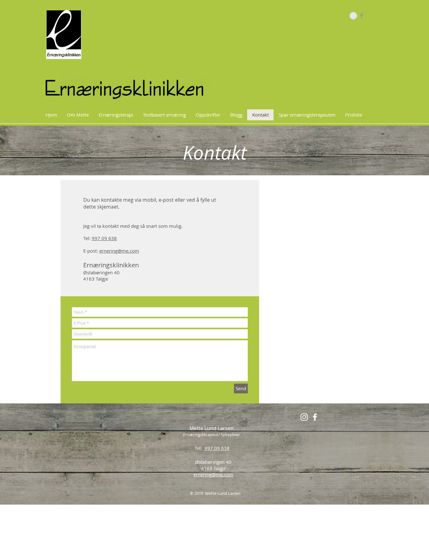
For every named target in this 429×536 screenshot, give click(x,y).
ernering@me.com (119, 251)
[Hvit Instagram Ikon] (304, 417)
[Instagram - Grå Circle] (353, 15)
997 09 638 (104, 238)
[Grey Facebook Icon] (361, 15)
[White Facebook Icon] (315, 417)
